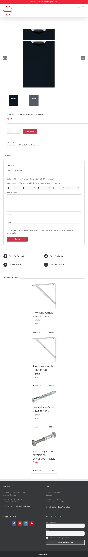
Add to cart (30, 131)
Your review (12, 193)
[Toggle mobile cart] (79, 7)
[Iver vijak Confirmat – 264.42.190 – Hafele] (44, 396)
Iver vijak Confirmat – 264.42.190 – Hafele (43, 411)
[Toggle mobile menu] (83, 7)
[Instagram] (25, 523)
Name (9, 215)
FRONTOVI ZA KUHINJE (25, 145)
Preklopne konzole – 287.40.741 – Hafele (43, 370)
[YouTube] (20, 523)
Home (38, 145)
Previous (5, 58)
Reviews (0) (7, 155)
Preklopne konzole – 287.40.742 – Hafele (43, 316)
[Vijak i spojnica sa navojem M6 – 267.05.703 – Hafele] (44, 439)
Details (53, 332)
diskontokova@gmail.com (62, 507)
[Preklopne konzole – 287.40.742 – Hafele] (44, 295)
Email (9, 222)
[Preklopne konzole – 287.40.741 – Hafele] (44, 349)
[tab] (44, 155)
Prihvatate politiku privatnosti (59, 538)
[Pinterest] (31, 523)
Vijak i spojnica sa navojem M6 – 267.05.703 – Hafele (44, 455)
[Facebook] (14, 523)
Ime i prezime (51, 522)
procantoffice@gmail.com (49, 2)
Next (83, 58)
